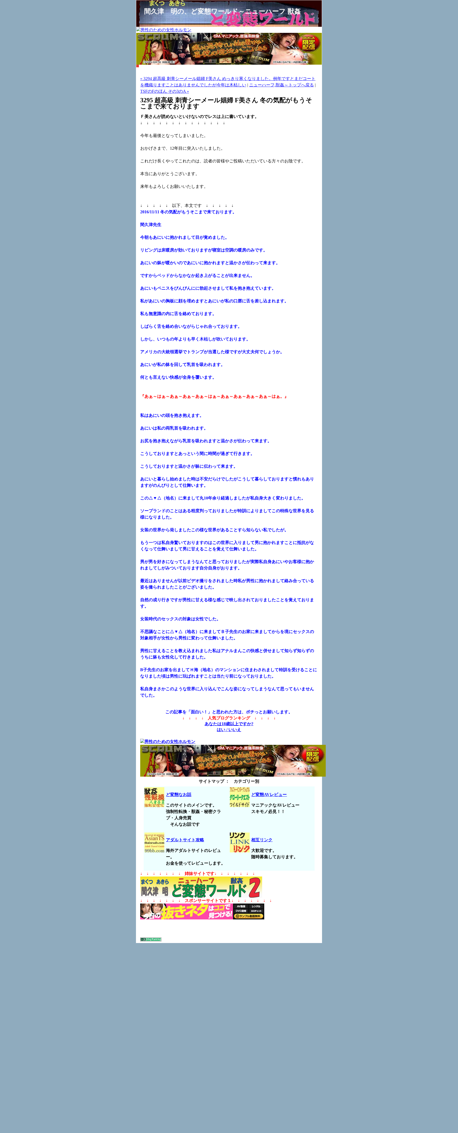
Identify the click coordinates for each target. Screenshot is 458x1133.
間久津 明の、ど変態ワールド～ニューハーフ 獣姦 (222, 11)
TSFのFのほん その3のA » (164, 91)
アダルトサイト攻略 (185, 840)
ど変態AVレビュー (269, 794)
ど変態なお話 (178, 794)
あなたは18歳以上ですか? (229, 724)
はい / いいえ (229, 729)
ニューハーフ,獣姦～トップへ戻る (281, 85)
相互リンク (261, 840)
